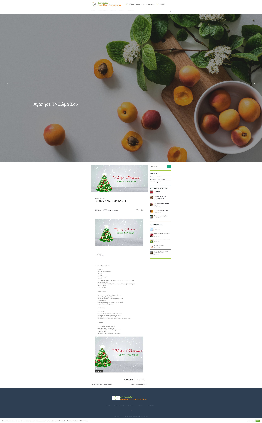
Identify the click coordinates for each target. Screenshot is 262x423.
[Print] (137, 210)
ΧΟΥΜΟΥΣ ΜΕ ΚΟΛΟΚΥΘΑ (161, 210)
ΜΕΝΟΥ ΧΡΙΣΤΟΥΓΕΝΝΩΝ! (110, 201)
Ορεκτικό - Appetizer (155, 182)
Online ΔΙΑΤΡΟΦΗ (102, 11)
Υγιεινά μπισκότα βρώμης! (161, 216)
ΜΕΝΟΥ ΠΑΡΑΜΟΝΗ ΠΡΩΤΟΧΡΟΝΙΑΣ (138, 384)
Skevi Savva (98, 210)
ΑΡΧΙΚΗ (93, 11)
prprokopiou (145, 416)
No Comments (129, 379)
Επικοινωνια (130, 11)
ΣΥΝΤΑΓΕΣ (113, 11)
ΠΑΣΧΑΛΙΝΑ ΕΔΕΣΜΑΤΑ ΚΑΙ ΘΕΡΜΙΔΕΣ (162, 239)
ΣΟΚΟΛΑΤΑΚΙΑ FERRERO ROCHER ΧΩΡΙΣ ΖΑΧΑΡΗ (102, 384)
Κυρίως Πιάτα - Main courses (110, 210)
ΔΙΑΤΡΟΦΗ (121, 11)
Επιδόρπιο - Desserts (155, 177)
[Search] (169, 166)
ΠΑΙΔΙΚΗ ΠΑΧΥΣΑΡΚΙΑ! (159, 245)
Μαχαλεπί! (157, 191)
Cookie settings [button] (250, 420)
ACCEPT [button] (257, 420)
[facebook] (131, 411)
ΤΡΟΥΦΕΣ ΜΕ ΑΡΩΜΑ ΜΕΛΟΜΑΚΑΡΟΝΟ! (160, 197)
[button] (142, 210)
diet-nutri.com (125, 416)
